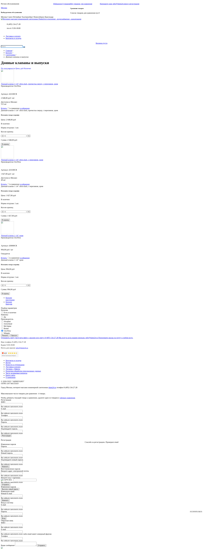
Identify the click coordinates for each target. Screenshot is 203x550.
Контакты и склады (13, 38)
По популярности (8, 68)
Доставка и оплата (13, 36)
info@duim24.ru (22, 348)
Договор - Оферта (13, 369)
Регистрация (6, 436)
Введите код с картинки (10, 478)
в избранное (25, 108)
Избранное (61, 4)
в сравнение (14, 108)
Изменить (5, 467)
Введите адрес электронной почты (15, 471)
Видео (8, 363)
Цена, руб (19, 68)
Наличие (27, 68)
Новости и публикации (15, 365)
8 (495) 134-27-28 (13, 24)
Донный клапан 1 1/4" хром (12, 236)
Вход (4, 518)
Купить (4, 108)
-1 (2, 136)
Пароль (4, 422)
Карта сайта (10, 375)
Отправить (5, 484)
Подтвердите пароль (9, 429)
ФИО (3, 402)
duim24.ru (52, 387)
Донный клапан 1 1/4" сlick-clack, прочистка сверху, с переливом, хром (29, 84)
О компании (11, 377)
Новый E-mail (6, 494)
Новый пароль (7, 453)
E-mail (3, 409)
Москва (4, 8)
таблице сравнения (67, 398)
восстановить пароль (196, 511)
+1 (28, 136)
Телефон (4, 415)
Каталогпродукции (10, 299)
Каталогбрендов (9, 303)
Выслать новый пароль (10, 489)
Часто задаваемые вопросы (16, 373)
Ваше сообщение (8, 545)
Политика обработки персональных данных (23, 371)
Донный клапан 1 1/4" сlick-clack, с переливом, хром (22, 160)
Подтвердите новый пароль (12, 460)
